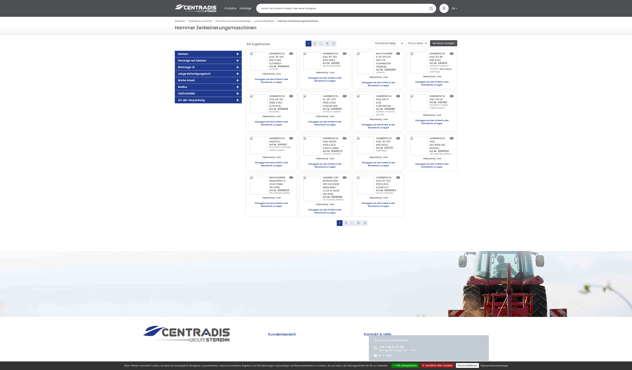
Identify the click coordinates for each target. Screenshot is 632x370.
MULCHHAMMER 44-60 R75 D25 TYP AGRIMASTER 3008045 (384, 60)
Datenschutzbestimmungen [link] (494, 365)
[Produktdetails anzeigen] (291, 54)
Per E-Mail (384, 355)
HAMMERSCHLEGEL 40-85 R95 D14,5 (437, 57)
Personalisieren (467, 365)
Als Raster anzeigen (444, 43)
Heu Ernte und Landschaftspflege (233, 21)
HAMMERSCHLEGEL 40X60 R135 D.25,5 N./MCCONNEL (331, 143)
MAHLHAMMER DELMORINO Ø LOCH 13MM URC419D (277, 182)
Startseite (180, 21)
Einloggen (260, 79)
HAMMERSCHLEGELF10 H (277, 140)
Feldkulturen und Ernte (200, 21)
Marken (183, 54)
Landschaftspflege (264, 21)
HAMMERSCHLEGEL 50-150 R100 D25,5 (330, 57)
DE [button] (453, 8)
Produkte (230, 8)
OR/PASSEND (186, 93)
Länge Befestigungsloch (194, 74)
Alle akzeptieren (406, 365)
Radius (182, 87)
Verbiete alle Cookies (438, 365)
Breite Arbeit (186, 80)
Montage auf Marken (192, 60)
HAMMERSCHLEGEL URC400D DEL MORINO (437, 143)
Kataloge (245, 8)
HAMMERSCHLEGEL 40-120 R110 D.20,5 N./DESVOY (384, 182)
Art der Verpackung (191, 100)
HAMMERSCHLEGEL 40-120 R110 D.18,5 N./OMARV (277, 58)
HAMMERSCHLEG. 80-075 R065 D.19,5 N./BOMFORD (330, 101)
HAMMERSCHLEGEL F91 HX (437, 97)
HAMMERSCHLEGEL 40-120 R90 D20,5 (384, 142)
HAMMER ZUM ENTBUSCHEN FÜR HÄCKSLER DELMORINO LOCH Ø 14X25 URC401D (331, 186)
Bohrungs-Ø (186, 67)
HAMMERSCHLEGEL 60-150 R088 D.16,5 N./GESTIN (277, 101)
